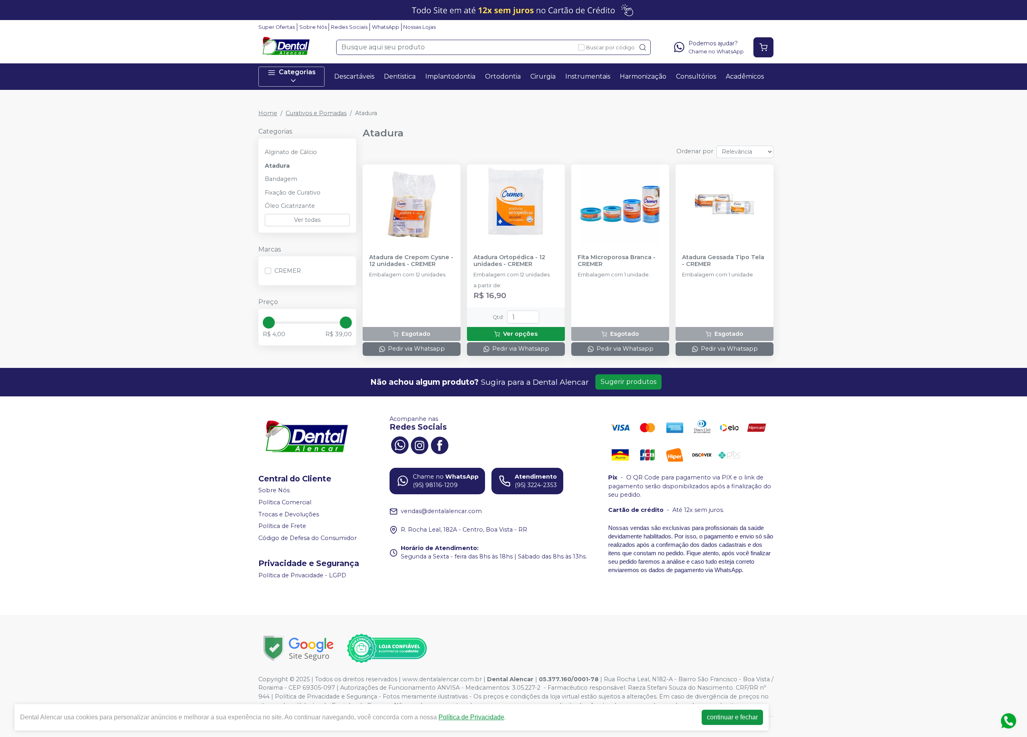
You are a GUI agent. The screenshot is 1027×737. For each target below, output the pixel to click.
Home (267, 113)
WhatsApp (385, 27)
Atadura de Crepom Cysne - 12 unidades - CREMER (411, 261)
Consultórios (696, 76)
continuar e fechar (732, 717)
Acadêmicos (745, 76)
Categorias (297, 72)
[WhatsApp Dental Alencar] (400, 444)
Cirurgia (543, 76)
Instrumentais (587, 76)
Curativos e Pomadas (316, 113)
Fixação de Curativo (293, 192)
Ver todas (307, 219)
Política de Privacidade (471, 717)
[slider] (269, 323)
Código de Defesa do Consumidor (307, 538)
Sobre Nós (313, 27)
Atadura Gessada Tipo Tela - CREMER (723, 261)
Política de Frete (282, 526)
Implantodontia (450, 76)
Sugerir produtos (628, 382)
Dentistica (400, 76)
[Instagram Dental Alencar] (420, 444)
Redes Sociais (349, 27)
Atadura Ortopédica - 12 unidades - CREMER (509, 261)
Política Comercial (284, 502)
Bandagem (281, 179)
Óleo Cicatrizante (290, 205)
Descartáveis (354, 76)
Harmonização (643, 76)
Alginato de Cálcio (291, 152)
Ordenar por (694, 151)
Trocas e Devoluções (288, 514)
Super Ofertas (276, 27)
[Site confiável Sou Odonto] (387, 648)
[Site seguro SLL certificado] (298, 648)
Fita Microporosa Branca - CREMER (617, 261)
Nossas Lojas (419, 27)
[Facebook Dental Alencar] (440, 444)
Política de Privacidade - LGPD (302, 575)
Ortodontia (503, 76)
